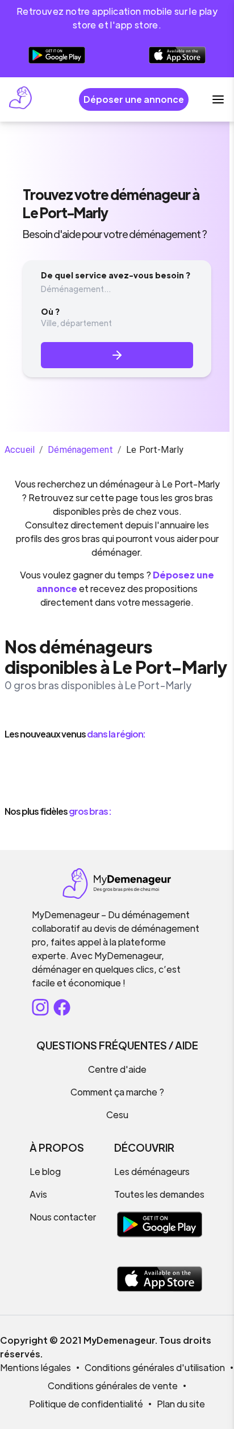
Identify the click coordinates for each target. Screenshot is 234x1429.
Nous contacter (63, 1217)
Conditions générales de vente (113, 1385)
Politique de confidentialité (86, 1404)
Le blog (45, 1171)
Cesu (117, 1114)
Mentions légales (35, 1367)
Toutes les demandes (159, 1194)
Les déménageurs (152, 1171)
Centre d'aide (117, 1069)
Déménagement (80, 449)
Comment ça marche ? (117, 1092)
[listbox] (117, 773)
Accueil (20, 449)
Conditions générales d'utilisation (155, 1367)
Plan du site (181, 1404)
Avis (38, 1194)
